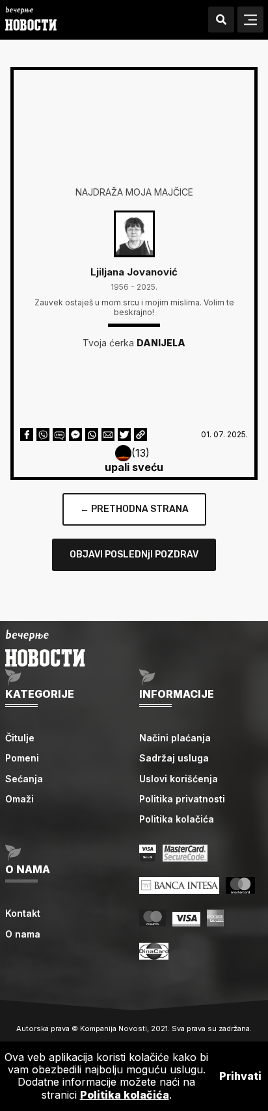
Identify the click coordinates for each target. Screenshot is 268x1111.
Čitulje (19, 737)
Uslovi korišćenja (178, 778)
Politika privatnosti (182, 798)
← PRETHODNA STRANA (134, 509)
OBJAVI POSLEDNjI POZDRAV (134, 554)
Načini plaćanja (175, 737)
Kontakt (22, 913)
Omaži (19, 798)
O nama (22, 933)
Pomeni (22, 757)
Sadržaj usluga (174, 757)
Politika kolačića (176, 818)
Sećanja (24, 778)
